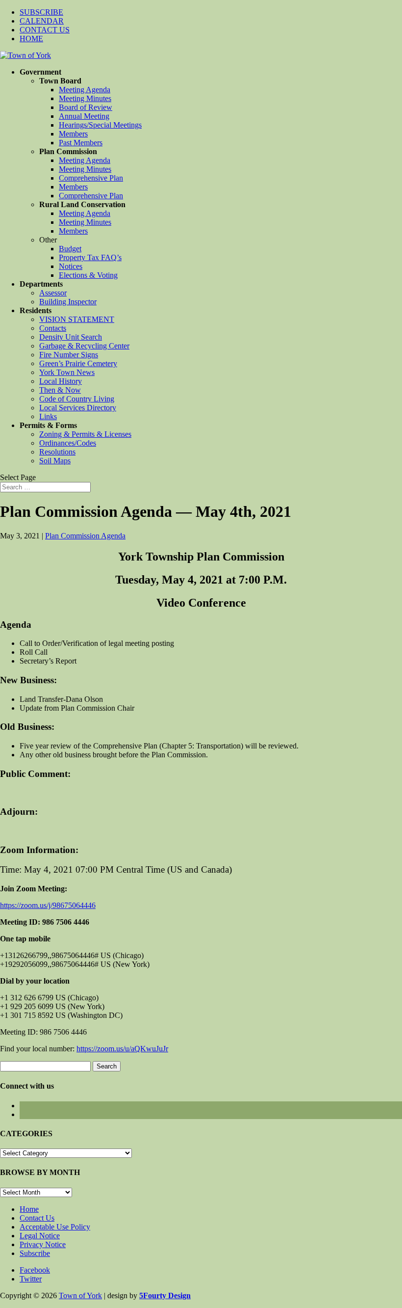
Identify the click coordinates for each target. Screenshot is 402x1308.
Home (29, 1209)
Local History (60, 381)
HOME (31, 38)
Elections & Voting (88, 275)
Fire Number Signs (68, 354)
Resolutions (57, 452)
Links (48, 416)
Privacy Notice (43, 1244)
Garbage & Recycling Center (84, 346)
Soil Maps (55, 460)
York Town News (67, 372)
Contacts (52, 328)
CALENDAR (42, 21)
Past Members (80, 142)
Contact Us (37, 1218)
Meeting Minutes (85, 98)
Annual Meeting (84, 116)
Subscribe (35, 1253)
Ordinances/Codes (67, 443)
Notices (70, 266)
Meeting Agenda (84, 89)
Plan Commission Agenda (85, 536)
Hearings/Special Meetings (100, 125)
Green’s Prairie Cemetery (78, 363)
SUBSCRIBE (41, 12)
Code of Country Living (76, 399)
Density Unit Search (70, 337)
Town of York (80, 1295)
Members (73, 134)
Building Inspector (68, 301)
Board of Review (85, 107)
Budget (70, 248)
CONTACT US (45, 30)
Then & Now (60, 390)
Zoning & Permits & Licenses (85, 434)
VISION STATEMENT (76, 319)
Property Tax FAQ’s (90, 257)
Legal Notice (40, 1235)
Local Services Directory (77, 407)
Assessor (53, 293)
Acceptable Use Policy (55, 1227)
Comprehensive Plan (91, 178)
